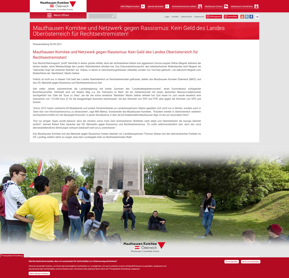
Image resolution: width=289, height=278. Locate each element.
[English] (257, 17)
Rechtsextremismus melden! (184, 6)
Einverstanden (232, 262)
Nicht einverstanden (250, 262)
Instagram (247, 17)
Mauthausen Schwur (213, 6)
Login (167, 17)
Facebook (251, 17)
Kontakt (175, 17)
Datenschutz (186, 17)
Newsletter (232, 16)
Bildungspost (215, 16)
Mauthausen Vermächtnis (242, 6)
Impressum (199, 17)
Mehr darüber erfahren (39, 273)
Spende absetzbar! (156, 6)
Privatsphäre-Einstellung (12, 256)
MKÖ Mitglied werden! (130, 6)
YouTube (242, 17)
